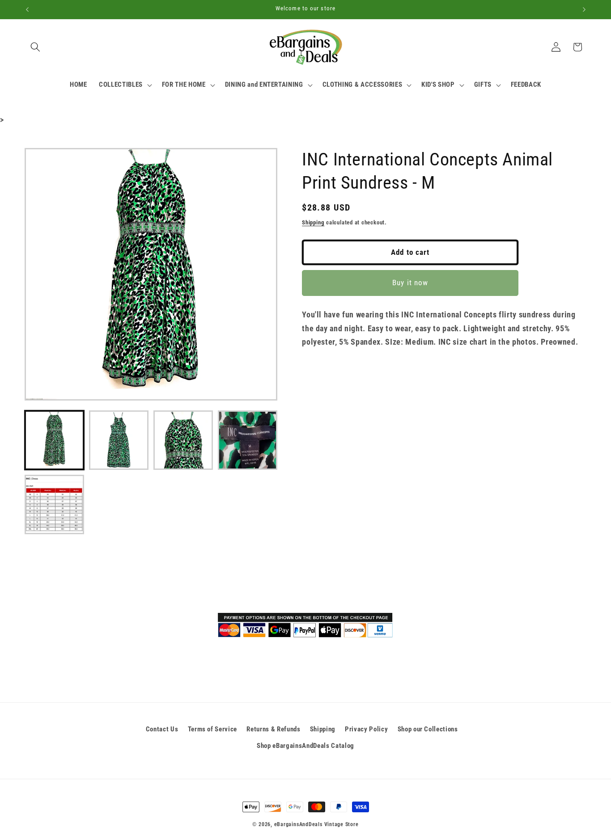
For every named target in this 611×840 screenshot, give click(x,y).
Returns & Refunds (273, 729)
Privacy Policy (366, 729)
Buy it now (410, 283)
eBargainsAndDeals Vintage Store (316, 824)
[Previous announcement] (27, 9)
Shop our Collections (428, 729)
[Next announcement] (584, 9)
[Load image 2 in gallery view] (119, 440)
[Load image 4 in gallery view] (247, 440)
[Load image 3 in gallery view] (183, 440)
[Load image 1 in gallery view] (54, 440)
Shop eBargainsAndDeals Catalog (305, 746)
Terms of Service (213, 729)
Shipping (313, 222)
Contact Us (162, 729)
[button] (35, 47)
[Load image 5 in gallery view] (54, 504)
